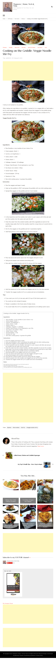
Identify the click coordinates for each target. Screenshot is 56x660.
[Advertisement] (28, 71)
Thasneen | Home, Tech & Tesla (23, 5)
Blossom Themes (19, 655)
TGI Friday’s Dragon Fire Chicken (28, 500)
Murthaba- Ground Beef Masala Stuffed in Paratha (45, 525)
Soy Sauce (40, 47)
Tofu (46, 47)
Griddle (10, 47)
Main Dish (17, 47)
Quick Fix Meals (31, 47)
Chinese (5, 47)
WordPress (33, 655)
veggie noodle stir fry (32, 427)
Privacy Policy (39, 655)
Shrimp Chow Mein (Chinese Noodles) (10, 500)
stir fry (23, 427)
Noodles (24, 47)
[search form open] (52, 7)
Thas (4, 58)
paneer (9, 427)
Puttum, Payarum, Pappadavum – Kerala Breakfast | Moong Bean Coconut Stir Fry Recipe (45, 498)
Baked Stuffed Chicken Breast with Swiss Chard (10, 526)
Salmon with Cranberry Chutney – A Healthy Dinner (28, 525)
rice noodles (16, 427)
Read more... (40, 446)
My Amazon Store (8, 603)
